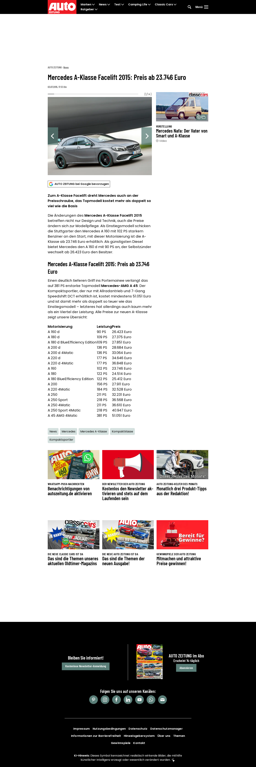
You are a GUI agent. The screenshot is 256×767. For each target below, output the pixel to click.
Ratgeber (87, 9)
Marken (86, 4)
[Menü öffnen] (206, 7)
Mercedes (68, 431)
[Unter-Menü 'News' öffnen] (108, 4)
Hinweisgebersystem (139, 736)
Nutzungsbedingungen (109, 729)
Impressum (81, 729)
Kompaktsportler (61, 440)
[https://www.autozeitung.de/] (62, 7)
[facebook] (116, 699)
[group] (100, 135)
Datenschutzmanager (166, 729)
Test (117, 4)
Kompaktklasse (122, 431)
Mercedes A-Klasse (93, 431)
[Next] (146, 136)
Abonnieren (186, 668)
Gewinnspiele (121, 743)
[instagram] (105, 699)
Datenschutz (138, 729)
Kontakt (139, 743)
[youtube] (139, 699)
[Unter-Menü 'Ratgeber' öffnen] (96, 9)
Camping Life (137, 4)
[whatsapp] (151, 699)
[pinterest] (93, 699)
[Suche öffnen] (189, 7)
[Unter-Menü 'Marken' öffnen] (93, 4)
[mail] (162, 699)
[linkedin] (128, 699)
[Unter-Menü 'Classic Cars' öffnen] (175, 4)
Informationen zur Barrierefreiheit (96, 736)
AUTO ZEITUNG (55, 67)
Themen (179, 736)
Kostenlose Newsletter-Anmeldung (85, 666)
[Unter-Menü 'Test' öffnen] (122, 4)
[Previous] (53, 136)
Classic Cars (164, 4)
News (103, 4)
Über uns (163, 736)
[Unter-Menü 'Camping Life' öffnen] (149, 4)
